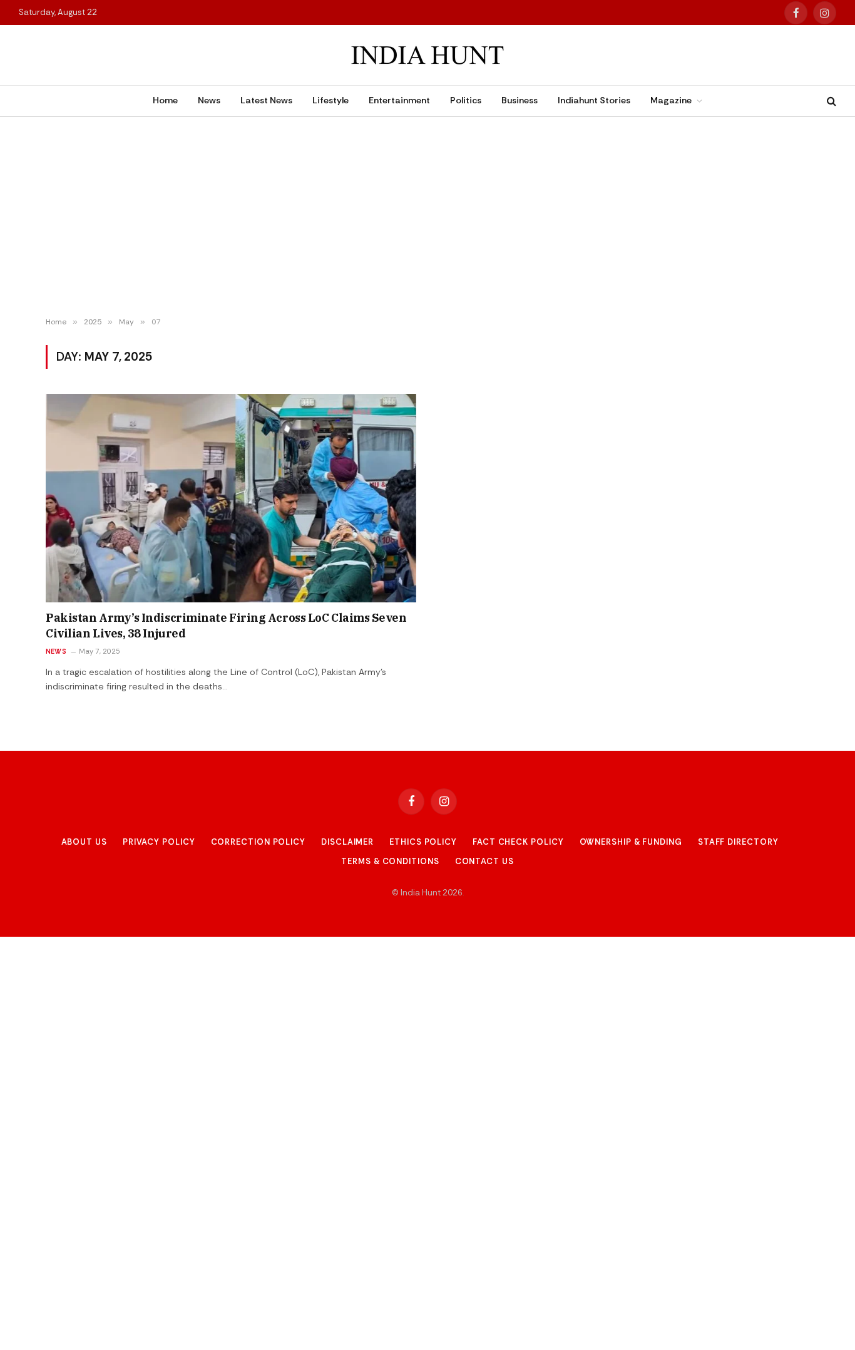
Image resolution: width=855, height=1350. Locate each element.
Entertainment (399, 100)
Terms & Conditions (390, 861)
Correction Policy (258, 842)
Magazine (671, 100)
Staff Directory (738, 842)
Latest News (266, 100)
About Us (84, 842)
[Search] (830, 101)
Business (519, 100)
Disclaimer (347, 842)
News (209, 100)
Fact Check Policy (518, 842)
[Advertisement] (427, 217)
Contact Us (484, 861)
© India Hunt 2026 (427, 892)
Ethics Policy (423, 842)
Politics (465, 100)
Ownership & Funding (631, 842)
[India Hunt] (427, 55)
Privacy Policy (159, 842)
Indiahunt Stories (594, 100)
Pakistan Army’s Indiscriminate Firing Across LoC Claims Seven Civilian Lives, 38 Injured (226, 625)
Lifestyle (330, 100)
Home (165, 100)
